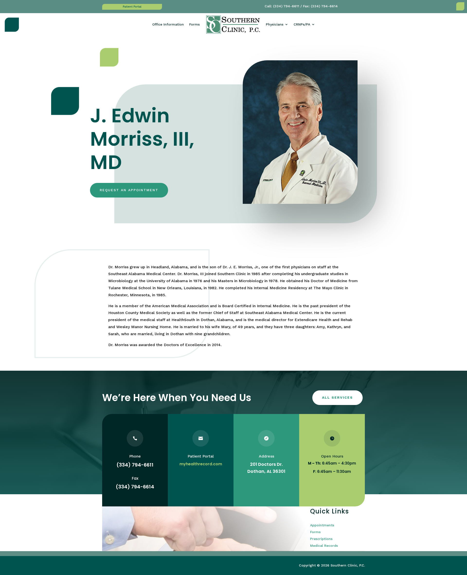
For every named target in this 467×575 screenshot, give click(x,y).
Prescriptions (321, 539)
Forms (194, 24)
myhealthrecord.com (201, 464)
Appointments (322, 525)
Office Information (168, 24)
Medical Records (324, 546)
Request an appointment (129, 190)
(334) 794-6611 (286, 6)
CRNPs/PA (302, 24)
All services (337, 397)
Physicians (274, 24)
